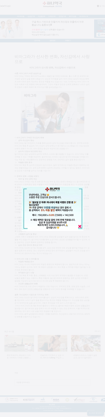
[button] (79, 226)
